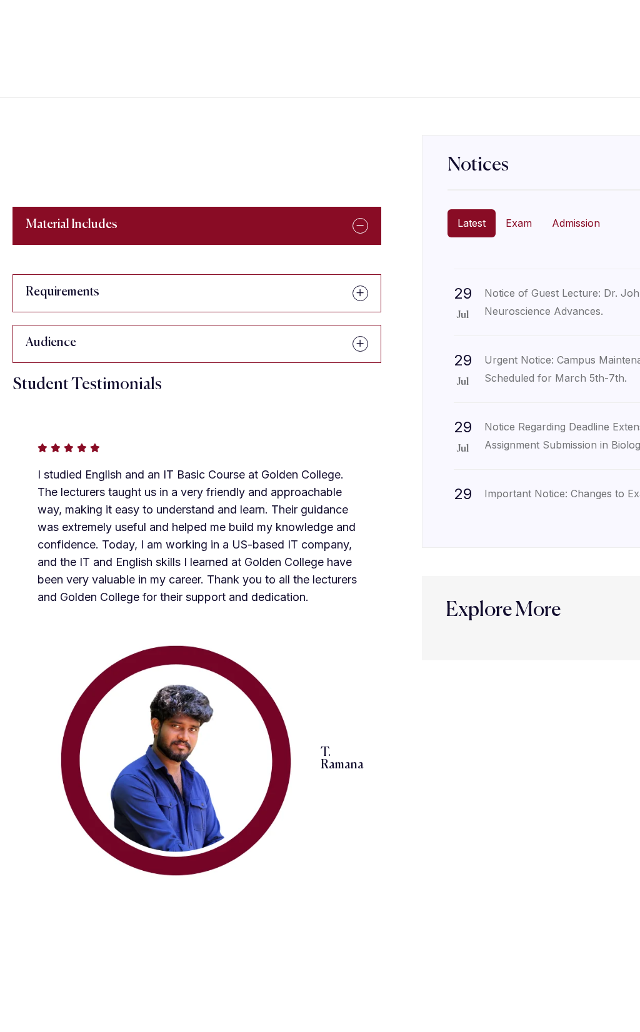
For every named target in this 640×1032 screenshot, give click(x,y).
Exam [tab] (519, 223)
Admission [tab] (576, 223)
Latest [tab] (472, 223)
